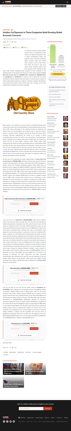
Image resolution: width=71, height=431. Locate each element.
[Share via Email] (15, 41)
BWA (20, 77)
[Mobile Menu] (3, 2)
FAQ (35, 421)
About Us (47, 417)
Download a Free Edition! (54, 97)
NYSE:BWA (5, 352)
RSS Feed (23, 417)
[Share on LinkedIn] (12, 41)
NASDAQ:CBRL (21, 352)
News (12, 30)
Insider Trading (6, 30)
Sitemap (66, 417)
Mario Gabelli (6, 316)
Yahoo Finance (28, 352)
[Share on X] (10, 41)
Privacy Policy (21, 421)
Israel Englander (18, 187)
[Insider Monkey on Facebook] (4, 421)
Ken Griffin (38, 258)
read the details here (12, 151)
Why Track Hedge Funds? (55, 94)
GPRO (38, 250)
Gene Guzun (24, 39)
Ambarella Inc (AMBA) (37, 352)
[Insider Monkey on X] (7, 421)
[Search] (67, 2)
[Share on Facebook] (8, 41)
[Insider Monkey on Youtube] (11, 421)
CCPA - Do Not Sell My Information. (46, 421)
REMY (20, 299)
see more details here (29, 252)
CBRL (26, 75)
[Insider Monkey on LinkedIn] (14, 421)
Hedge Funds (30, 417)
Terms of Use (29, 421)
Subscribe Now (57, 74)
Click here (32, 215)
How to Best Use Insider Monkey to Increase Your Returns (57, 90)
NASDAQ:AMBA (12, 352)
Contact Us (59, 417)
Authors (53, 417)
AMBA (43, 75)
